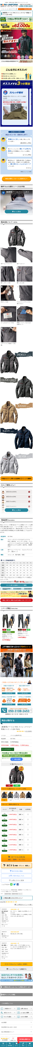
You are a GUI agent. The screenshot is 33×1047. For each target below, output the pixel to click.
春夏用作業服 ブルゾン (17, 893)
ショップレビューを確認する (17, 969)
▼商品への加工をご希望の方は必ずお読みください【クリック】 (16, 600)
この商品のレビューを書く (24, 904)
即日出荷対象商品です (8, 749)
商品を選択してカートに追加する (15, 178)
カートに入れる (16, 858)
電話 (23, 1045)
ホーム (29, 1045)
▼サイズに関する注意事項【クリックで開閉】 (16, 585)
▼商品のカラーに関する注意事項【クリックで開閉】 (16, 478)
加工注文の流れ (17, 871)
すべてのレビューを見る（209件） (17, 964)
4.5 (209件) (28, 731)
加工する (18, 865)
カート (17, 1044)
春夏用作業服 (8, 893)
